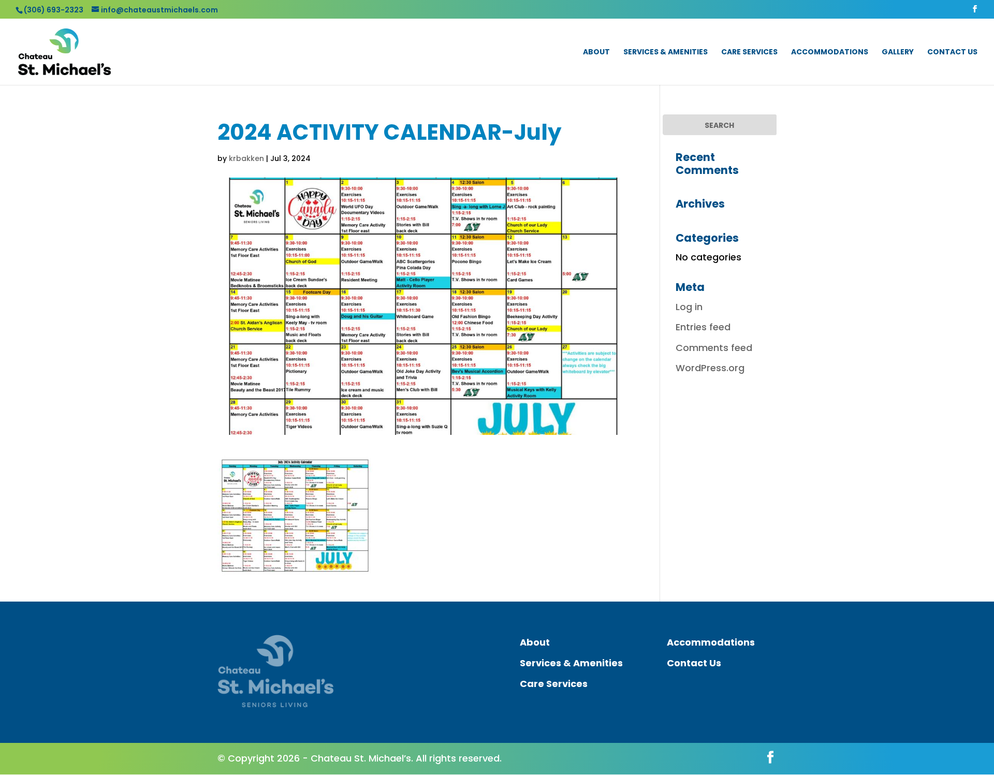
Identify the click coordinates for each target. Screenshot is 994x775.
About (596, 52)
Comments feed (714, 347)
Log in (689, 306)
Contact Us (952, 52)
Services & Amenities (665, 52)
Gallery (898, 52)
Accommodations (829, 52)
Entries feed (703, 326)
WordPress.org (710, 367)
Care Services (749, 52)
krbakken (246, 158)
